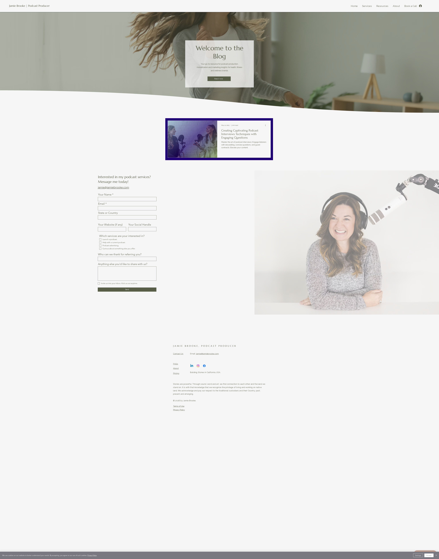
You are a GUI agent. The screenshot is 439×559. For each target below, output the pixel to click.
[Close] (436, 555)
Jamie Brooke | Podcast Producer (29, 6)
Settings (418, 555)
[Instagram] (198, 366)
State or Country (108, 212)
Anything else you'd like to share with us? (122, 264)
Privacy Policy (179, 410)
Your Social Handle (139, 224)
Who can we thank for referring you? (119, 254)
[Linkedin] (191, 366)
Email (101, 203)
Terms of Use (178, 406)
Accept (429, 555)
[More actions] (266, 125)
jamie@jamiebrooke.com (113, 187)
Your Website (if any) (110, 224)
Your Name (104, 194)
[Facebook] (204, 366)
